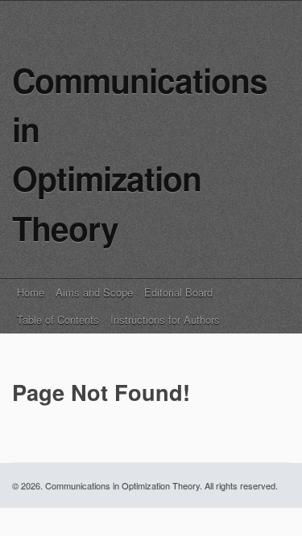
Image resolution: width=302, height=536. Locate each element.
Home (30, 292)
